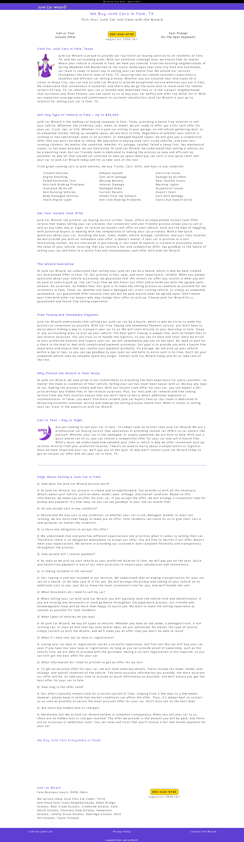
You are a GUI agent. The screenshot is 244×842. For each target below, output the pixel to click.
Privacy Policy (122, 831)
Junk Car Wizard (49, 787)
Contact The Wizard (203, 831)
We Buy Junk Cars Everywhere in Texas (69, 740)
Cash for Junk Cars (41, 831)
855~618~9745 (122, 34)
